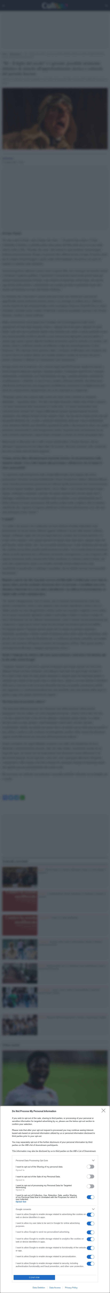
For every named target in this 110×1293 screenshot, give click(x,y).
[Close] (104, 1111)
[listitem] (55, 1160)
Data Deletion (39, 1287)
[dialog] (55, 1199)
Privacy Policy (71, 1287)
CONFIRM (34, 1277)
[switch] (90, 1167)
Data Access (55, 1287)
